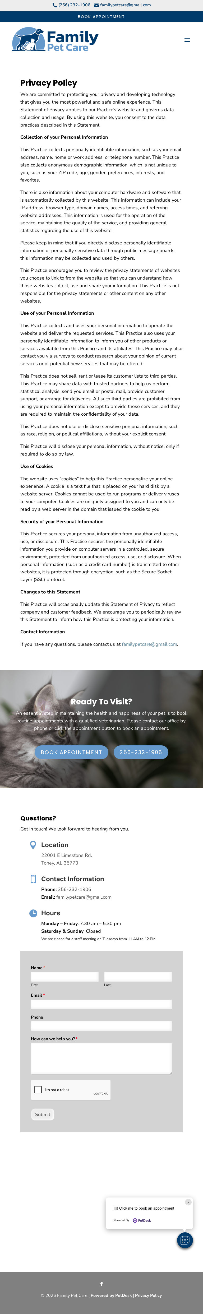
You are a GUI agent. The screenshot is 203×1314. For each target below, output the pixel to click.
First (34, 985)
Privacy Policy (148, 1295)
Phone (37, 1017)
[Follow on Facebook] (101, 1284)
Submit (42, 1114)
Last (107, 985)
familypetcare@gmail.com (149, 644)
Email (38, 995)
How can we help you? (54, 1039)
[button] (185, 1240)
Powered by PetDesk (111, 1295)
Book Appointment (101, 16)
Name (38, 968)
